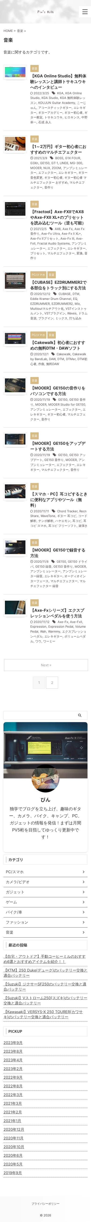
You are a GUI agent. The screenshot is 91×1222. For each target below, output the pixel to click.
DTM (76, 294)
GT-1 (54, 163)
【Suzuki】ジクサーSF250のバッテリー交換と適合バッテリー (45, 987)
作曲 (41, 364)
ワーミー (49, 641)
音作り (48, 187)
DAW (52, 359)
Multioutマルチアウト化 (47, 308)
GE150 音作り (54, 460)
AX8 (58, 229)
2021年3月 (13, 1103)
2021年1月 (12, 1120)
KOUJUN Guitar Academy (56, 103)
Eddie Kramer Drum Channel (50, 299)
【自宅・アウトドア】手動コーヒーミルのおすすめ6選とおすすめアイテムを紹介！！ (45, 959)
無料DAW (52, 364)
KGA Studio (50, 98)
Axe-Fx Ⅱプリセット (44, 238)
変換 (80, 253)
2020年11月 (14, 1138)
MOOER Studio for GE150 (66, 404)
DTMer (71, 359)
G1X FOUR (72, 158)
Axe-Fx (63, 622)
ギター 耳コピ (66, 516)
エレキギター (67, 172)
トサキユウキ (53, 117)
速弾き (83, 526)
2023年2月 (13, 1068)
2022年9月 (13, 1077)
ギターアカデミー (50, 112)
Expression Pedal (60, 626)
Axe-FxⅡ (76, 622)
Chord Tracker (67, 511)
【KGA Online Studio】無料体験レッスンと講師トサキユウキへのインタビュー (58, 82)
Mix (77, 304)
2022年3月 (13, 1094)
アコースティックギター (55, 107)
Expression (38, 626)
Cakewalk (63, 354)
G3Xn (34, 163)
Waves (72, 313)
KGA (60, 93)
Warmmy (54, 631)
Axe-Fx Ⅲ (67, 238)
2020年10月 (14, 1146)
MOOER (36, 168)
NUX (46, 168)
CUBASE (65, 294)
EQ (75, 299)
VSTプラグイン (54, 313)
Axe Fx (68, 229)
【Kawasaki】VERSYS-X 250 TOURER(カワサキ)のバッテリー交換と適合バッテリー (43, 1014)
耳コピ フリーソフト (62, 526)
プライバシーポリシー (46, 1203)
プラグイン (45, 318)
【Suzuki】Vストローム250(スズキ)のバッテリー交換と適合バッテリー (45, 1000)
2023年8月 (13, 1051)
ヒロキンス (72, 117)
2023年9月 (13, 1042)
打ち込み (75, 318)
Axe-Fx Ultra (50, 233)
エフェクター (47, 172)
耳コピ (76, 521)
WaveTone (48, 516)
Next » (46, 665)
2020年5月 (13, 1164)
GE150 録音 (43, 566)
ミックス (61, 318)
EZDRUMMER (40, 304)
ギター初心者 (73, 112)
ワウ (38, 641)
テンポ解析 (45, 521)
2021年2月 (13, 1112)
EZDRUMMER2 (62, 304)
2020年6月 (13, 1155)
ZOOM (56, 168)
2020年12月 (14, 1129)
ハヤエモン (62, 521)
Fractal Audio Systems (53, 243)
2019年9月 (13, 1172)
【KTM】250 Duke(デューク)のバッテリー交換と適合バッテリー (46, 973)
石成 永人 (44, 122)
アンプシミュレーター (45, 409)
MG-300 (76, 163)
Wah (43, 631)
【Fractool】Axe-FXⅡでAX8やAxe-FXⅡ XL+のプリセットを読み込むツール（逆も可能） (58, 217)
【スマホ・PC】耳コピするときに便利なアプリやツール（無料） (59, 500)
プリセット (38, 253)
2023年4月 (13, 1060)
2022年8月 (13, 1086)
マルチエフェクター (61, 253)
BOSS (59, 158)
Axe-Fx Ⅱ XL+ (71, 233)
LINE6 (64, 163)
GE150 (44, 163)
